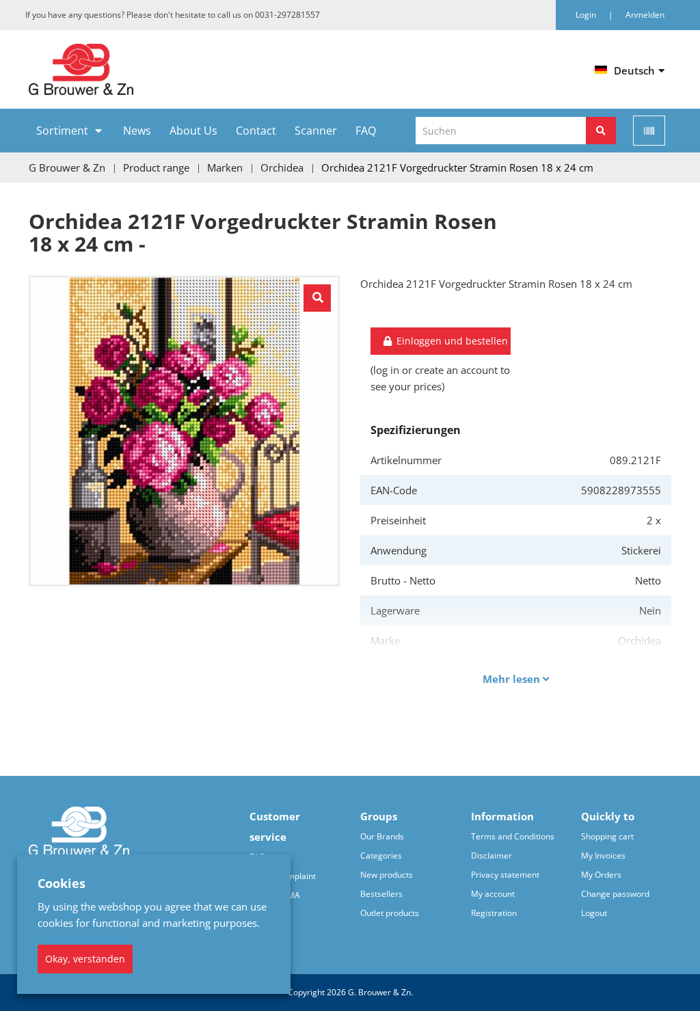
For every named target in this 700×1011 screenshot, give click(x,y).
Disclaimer (491, 855)
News (137, 130)
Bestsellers (381, 894)
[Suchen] (601, 130)
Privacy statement (505, 874)
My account (493, 894)
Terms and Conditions (512, 836)
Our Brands (382, 836)
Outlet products (389, 913)
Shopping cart (607, 836)
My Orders (601, 874)
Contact (256, 130)
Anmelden (644, 15)
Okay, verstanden (85, 958)
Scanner (316, 130)
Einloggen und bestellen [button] (451, 340)
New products (386, 874)
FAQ (365, 130)
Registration (494, 913)
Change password (615, 894)
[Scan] (649, 131)
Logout (594, 913)
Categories (381, 855)
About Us (193, 130)
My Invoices (603, 855)
